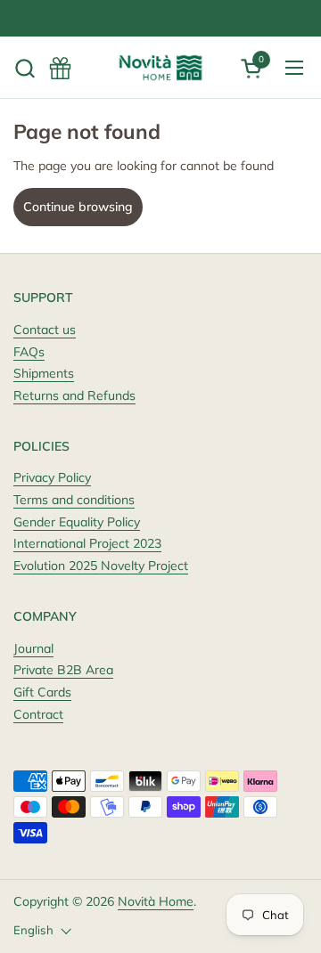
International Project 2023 (87, 543)
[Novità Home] (160, 68)
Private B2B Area (63, 670)
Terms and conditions (74, 500)
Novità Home (155, 901)
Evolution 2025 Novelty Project (100, 566)
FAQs (29, 352)
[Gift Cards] (60, 68)
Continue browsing (78, 207)
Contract (38, 714)
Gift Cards (42, 692)
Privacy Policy (52, 477)
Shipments (43, 373)
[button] (24, 68)
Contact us (44, 330)
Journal (33, 648)
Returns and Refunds (74, 395)
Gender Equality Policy (76, 522)
